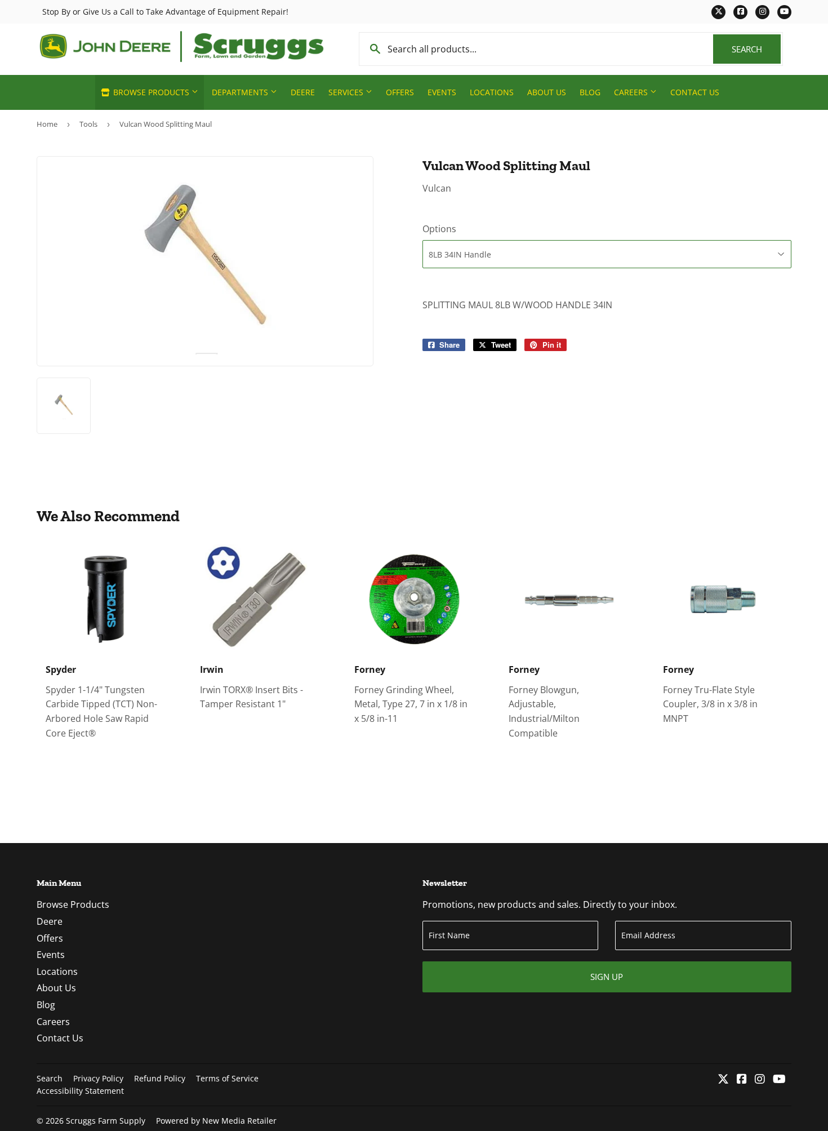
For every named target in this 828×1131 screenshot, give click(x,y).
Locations (492, 92)
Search (756, 49)
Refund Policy (159, 1078)
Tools (88, 124)
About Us (546, 92)
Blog (590, 92)
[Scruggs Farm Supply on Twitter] (723, 1080)
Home (47, 124)
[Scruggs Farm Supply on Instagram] (760, 1080)
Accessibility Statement (80, 1090)
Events (442, 92)
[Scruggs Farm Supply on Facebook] (742, 1080)
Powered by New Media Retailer (216, 1120)
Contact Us (694, 92)
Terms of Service (227, 1078)
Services (347, 92)
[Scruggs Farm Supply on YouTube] (779, 1080)
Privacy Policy (98, 1078)
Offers (400, 92)
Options (439, 229)
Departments (241, 92)
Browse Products (151, 92)
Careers (632, 92)
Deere (303, 92)
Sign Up (606, 976)
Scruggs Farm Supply (105, 1120)
